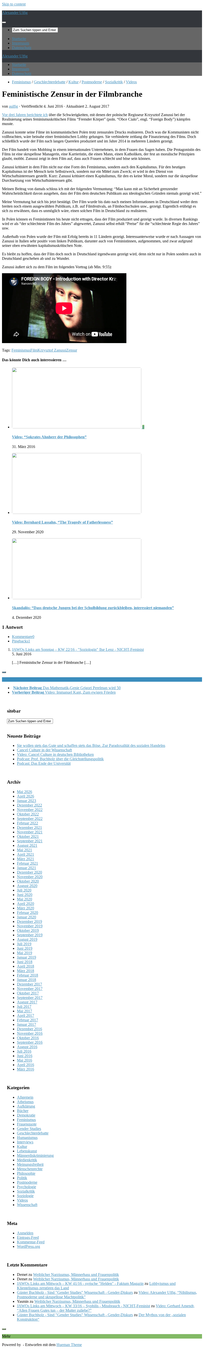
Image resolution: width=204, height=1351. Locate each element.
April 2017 (25, 1015)
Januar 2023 (26, 801)
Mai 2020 (24, 899)
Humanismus (27, 1137)
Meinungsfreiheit (30, 1164)
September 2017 (30, 997)
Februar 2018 (27, 975)
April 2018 (25, 966)
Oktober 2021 (28, 836)
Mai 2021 (24, 850)
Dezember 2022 (29, 805)
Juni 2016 (24, 1056)
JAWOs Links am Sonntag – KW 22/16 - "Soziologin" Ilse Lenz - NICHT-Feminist (78, 649)
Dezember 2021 (29, 827)
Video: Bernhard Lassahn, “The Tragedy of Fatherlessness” (62, 522)
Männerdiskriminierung (35, 1155)
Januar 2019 (26, 957)
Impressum (20, 43)
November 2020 (30, 877)
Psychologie (26, 1187)
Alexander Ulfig (15, 12)
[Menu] (4, 22)
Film (34, 350)
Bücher (22, 1111)
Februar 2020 (27, 912)
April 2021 (25, 854)
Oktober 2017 (28, 993)
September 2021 (30, 841)
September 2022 (30, 818)
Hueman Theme (69, 1345)
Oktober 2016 (28, 1038)
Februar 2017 (27, 1020)
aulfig (13, 106)
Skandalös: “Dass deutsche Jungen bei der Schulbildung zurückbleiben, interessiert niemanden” (93, 608)
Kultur (73, 82)
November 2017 (30, 989)
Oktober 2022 (28, 814)
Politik (22, 1178)
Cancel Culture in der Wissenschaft (44, 750)
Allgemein (25, 1097)
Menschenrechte (30, 1169)
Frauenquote (27, 1124)
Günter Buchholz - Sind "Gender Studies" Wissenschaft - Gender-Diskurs (75, 1292)
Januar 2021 (26, 868)
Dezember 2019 (29, 921)
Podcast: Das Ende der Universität (44, 763)
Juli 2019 (24, 944)
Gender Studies (29, 1128)
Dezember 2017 (29, 984)
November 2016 (30, 1033)
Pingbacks (21, 641)
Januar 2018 (26, 980)
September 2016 (30, 1042)
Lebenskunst (27, 1151)
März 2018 (25, 971)
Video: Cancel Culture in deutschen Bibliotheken (55, 754)
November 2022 (30, 810)
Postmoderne (92, 82)
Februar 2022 (27, 823)
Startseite (19, 39)
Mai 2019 (24, 953)
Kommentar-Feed (31, 1242)
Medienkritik (27, 1160)
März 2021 (25, 859)
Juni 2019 (24, 948)
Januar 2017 (26, 1024)
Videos (131, 82)
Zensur (71, 350)
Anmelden (25, 1233)
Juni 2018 (24, 962)
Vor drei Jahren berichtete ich (25, 115)
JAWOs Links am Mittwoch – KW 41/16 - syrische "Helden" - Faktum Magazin (80, 1283)
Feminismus (21, 82)
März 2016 (25, 1069)
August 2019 (27, 939)
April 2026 (25, 796)
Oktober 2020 (28, 881)
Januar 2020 (26, 917)
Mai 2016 (24, 1060)
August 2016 (27, 1047)
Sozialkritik (114, 82)
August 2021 (27, 845)
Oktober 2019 (28, 930)
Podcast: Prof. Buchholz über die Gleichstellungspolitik (60, 759)
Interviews (25, 1142)
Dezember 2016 (29, 1029)
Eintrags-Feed (28, 1237)
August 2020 (27, 886)
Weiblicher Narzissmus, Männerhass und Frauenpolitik (76, 1274)
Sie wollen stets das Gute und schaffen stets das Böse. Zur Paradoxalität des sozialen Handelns (91, 745)
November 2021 (30, 832)
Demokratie (26, 1115)
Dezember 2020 (29, 872)
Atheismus (25, 1102)
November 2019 (30, 926)
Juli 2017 (24, 1006)
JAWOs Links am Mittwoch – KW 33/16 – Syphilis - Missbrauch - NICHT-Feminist (83, 1306)
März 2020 (25, 908)
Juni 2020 (24, 895)
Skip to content (14, 4)
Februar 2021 (27, 863)
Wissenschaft (27, 1205)
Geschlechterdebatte (49, 82)
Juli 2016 (24, 1051)
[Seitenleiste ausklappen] (4, 672)
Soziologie (25, 1196)
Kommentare (23, 636)
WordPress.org (28, 1246)
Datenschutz (21, 47)
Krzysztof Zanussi (52, 350)
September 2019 (30, 935)
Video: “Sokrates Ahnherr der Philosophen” (49, 437)
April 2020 (25, 903)
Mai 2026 (24, 792)
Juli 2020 (24, 890)
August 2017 (27, 1002)
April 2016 (25, 1065)
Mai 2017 (24, 1011)
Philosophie (26, 1173)
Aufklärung (26, 1106)
